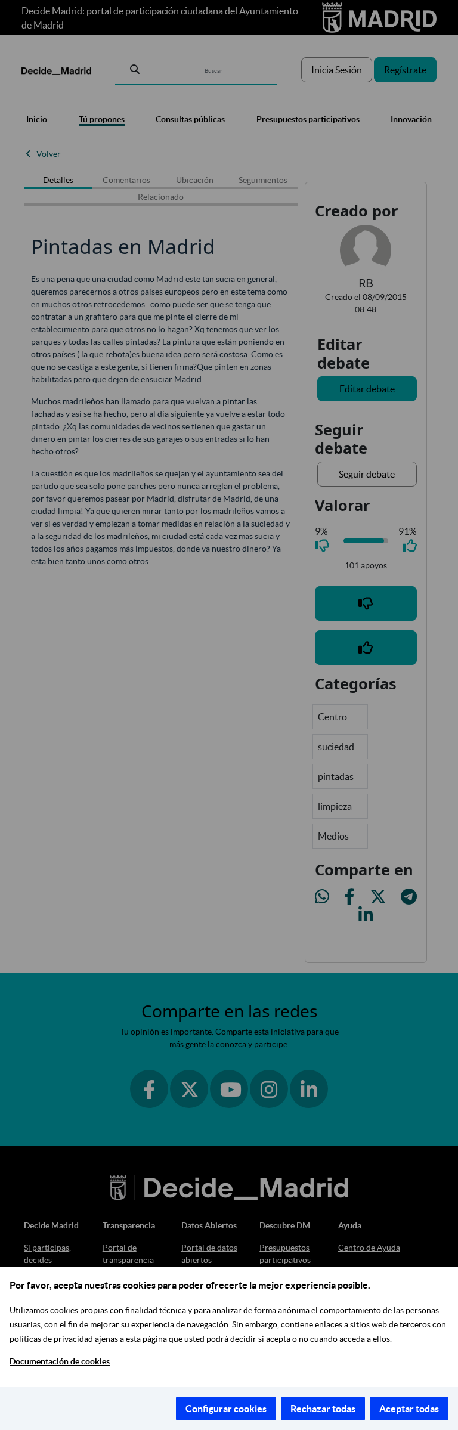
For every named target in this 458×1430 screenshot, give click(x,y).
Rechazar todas (322, 1408)
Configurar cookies (226, 1408)
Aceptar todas (409, 1408)
